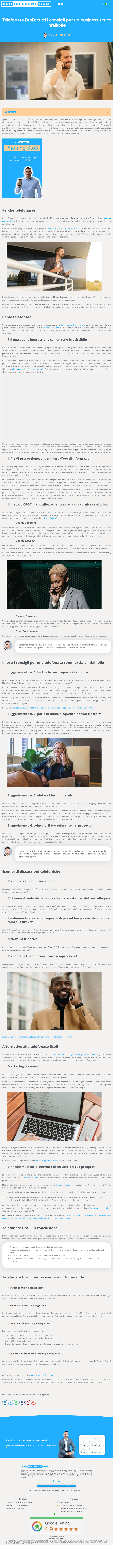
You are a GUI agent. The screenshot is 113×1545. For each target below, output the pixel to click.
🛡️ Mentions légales (63, 1502)
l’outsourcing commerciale (46, 1160)
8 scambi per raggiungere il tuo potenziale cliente (74, 1054)
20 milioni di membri (30, 1177)
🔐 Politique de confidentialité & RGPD (69, 1505)
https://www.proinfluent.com (42, 1375)
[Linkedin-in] (54, 1481)
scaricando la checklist (99, 1208)
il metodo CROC (50, 518)
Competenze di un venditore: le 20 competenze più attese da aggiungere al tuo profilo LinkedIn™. (52, 708)
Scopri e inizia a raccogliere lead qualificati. (37, 1037)
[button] (80, 3)
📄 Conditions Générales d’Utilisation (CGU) (71, 1508)
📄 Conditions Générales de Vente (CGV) (69, 1511)
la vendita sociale (63, 1185)
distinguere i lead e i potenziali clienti (63, 228)
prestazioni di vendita (52, 328)
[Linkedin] (59, 4)
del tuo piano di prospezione (73, 325)
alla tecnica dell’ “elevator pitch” (27, 369)
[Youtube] (62, 4)
